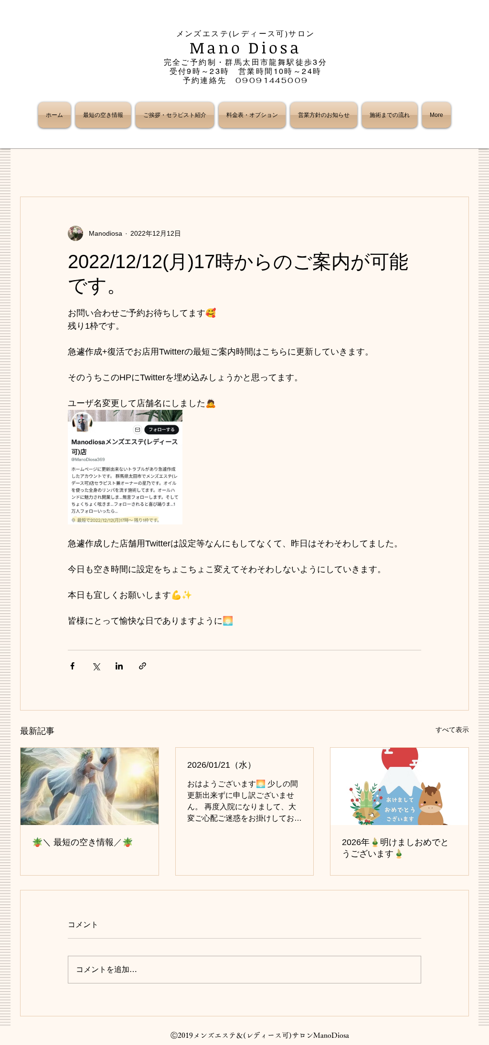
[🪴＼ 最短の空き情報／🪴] (90, 786)
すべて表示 (452, 729)
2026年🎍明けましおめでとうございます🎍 (395, 847)
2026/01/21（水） (221, 765)
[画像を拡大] (125, 467)
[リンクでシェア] (142, 665)
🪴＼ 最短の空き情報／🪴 (82, 842)
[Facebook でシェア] (72, 665)
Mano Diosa (246, 47)
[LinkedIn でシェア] (119, 665)
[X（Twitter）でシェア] (95, 665)
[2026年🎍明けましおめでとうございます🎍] (399, 786)
